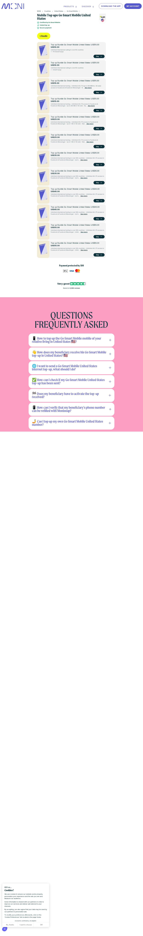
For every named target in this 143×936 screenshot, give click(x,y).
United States (58, 11)
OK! (41, 925)
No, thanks (10, 925)
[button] (4, 929)
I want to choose (26, 925)
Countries (47, 11)
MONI (39, 11)
